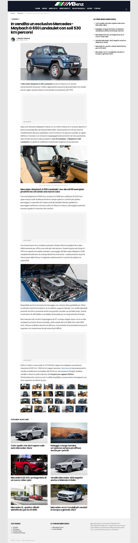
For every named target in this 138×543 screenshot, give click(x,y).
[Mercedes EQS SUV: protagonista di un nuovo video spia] (29, 465)
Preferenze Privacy (19, 533)
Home (37, 8)
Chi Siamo (16, 529)
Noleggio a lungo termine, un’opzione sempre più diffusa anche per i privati (66, 448)
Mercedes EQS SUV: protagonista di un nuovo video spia (28, 479)
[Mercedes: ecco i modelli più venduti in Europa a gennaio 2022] (69, 494)
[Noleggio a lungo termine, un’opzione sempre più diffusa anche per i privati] (69, 433)
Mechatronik (66, 368)
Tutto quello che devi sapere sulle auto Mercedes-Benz (27, 446)
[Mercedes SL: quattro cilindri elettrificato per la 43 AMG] (29, 494)
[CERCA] (126, 9)
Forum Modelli (57, 529)
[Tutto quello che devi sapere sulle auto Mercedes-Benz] (29, 433)
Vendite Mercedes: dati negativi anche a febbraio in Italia (67, 479)
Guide (89, 8)
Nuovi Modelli (78, 8)
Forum (97, 8)
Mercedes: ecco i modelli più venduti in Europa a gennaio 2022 (69, 508)
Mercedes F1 (65, 8)
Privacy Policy (17, 531)
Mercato (53, 8)
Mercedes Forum (58, 527)
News (44, 8)
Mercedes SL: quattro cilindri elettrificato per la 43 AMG (25, 508)
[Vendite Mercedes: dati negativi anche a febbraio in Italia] (69, 465)
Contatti (15, 527)
